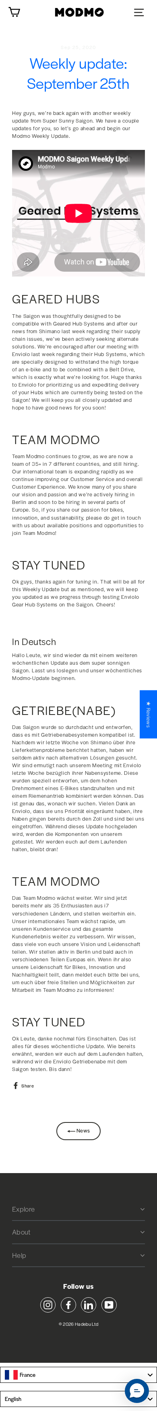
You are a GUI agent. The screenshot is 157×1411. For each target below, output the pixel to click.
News (82, 1130)
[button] (137, 1391)
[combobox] (78, 1375)
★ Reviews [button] (148, 714)
